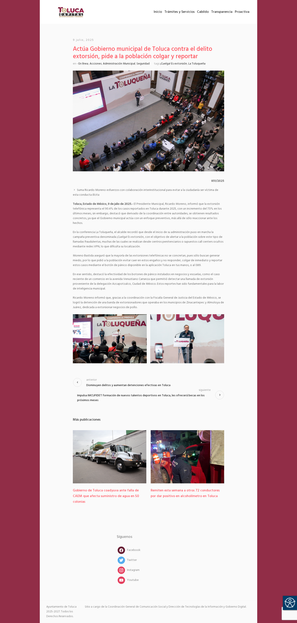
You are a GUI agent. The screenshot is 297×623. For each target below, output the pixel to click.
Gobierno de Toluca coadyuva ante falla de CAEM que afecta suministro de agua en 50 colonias (106, 496)
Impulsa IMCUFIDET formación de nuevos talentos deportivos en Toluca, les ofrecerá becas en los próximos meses (141, 398)
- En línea (82, 63)
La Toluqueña (196, 63)
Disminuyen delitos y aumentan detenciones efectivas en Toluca (128, 385)
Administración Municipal (119, 63)
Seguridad (143, 63)
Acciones (96, 63)
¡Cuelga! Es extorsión (173, 63)
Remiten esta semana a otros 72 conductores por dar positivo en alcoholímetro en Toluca (185, 493)
